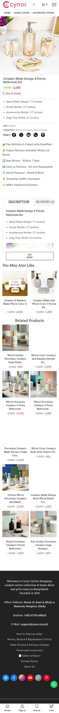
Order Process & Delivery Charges (29, 644)
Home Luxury (22, 12)
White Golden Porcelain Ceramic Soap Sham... (15, 359)
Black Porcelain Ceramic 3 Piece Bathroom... (15, 545)
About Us (29, 666)
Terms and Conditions (29, 650)
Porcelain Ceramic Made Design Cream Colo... (15, 452)
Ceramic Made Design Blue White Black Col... (43, 498)
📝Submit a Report (29, 655)
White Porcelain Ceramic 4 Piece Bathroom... (15, 405)
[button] (4, 47)
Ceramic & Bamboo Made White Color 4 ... (15, 304)
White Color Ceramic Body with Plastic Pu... (43, 450)
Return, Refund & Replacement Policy (29, 639)
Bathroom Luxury (43, 12)
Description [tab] (18, 202)
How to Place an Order (29, 633)
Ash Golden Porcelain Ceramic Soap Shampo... (43, 545)
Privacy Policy (29, 661)
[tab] (19, 202)
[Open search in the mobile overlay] (34, 4)
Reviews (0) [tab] (45, 202)
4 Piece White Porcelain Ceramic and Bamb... (15, 498)
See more (30, 256)
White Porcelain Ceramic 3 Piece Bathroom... (43, 405)
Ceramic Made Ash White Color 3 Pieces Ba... (44, 304)
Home (7, 12)
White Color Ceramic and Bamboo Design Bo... (43, 359)
